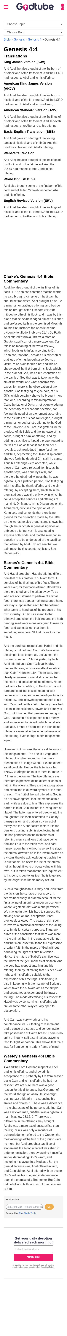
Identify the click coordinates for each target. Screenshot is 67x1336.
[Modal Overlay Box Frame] (33, 1253)
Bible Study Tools (27, 1213)
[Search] (62, 7)
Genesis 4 (34, 39)
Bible (7, 39)
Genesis (19, 39)
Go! (49, 1207)
